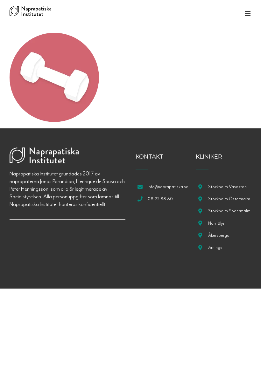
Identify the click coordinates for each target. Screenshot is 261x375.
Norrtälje (216, 223)
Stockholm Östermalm (229, 198)
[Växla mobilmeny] (248, 13)
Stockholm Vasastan (227, 186)
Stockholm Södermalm (229, 211)
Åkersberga (218, 235)
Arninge (215, 247)
